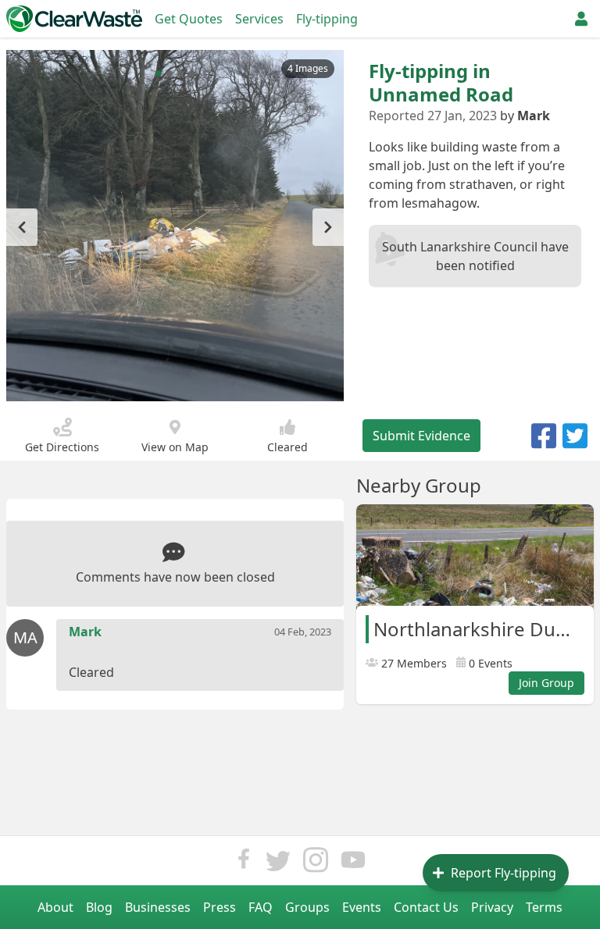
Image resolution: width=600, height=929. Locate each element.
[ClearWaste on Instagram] (315, 864)
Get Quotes (189, 18)
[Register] (581, 18)
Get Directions (62, 447)
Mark (85, 631)
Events (361, 907)
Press (219, 907)
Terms (544, 907)
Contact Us (426, 907)
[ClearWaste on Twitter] (278, 864)
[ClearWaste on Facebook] (243, 864)
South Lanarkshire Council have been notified (475, 256)
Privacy (492, 907)
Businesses (158, 907)
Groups (307, 907)
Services (259, 18)
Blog (99, 907)
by (525, 115)
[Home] (74, 18)
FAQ (260, 907)
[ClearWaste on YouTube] (353, 864)
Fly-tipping (327, 18)
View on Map (175, 447)
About (55, 907)
